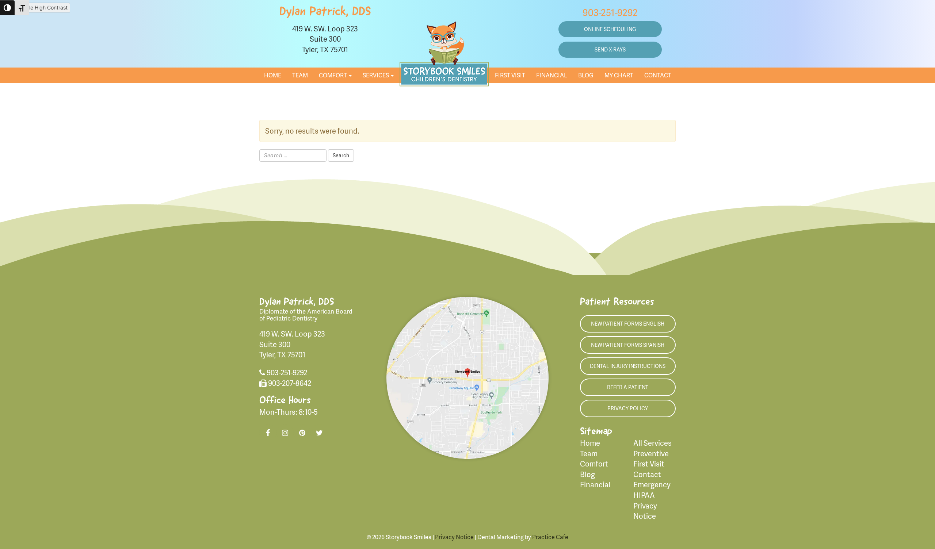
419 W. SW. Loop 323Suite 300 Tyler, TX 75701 (325, 38)
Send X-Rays (610, 49)
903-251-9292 (610, 12)
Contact (657, 75)
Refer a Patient (627, 387)
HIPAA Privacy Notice (645, 505)
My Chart (618, 75)
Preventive (651, 453)
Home (272, 75)
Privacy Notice (454, 537)
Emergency (652, 484)
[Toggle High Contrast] (7, 7)
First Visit (510, 75)
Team (300, 75)
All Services (652, 443)
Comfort (333, 75)
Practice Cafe (550, 537)
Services (376, 75)
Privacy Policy (627, 408)
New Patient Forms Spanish (627, 344)
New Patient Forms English (627, 323)
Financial (551, 75)
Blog (586, 75)
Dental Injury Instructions (627, 365)
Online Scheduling (610, 29)
